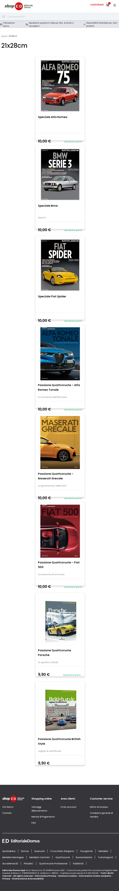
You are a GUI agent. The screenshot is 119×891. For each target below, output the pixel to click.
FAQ (33, 822)
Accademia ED (10, 863)
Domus (25, 851)
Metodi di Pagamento (43, 816)
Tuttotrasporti (105, 857)
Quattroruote (62, 857)
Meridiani (103, 851)
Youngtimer (86, 851)
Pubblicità (78, 863)
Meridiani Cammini (39, 857)
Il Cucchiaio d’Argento (62, 851)
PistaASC (28, 863)
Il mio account (68, 807)
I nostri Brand (97, 4)
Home (4, 36)
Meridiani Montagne (13, 857)
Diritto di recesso (99, 807)
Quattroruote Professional (53, 863)
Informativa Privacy (45, 876)
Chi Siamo (7, 807)
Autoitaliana (8, 851)
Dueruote (40, 851)
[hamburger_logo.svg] (114, 5)
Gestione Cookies (67, 876)
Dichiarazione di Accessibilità (28, 878)
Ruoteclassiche (84, 857)
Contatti (6, 813)
